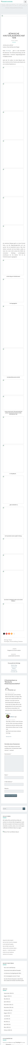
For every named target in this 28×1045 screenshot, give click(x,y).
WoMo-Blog (14, 665)
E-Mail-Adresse (9, 781)
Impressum (14, 667)
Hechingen (8, 50)
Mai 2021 (6, 1021)
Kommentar (8, 754)
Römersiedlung (14, 641)
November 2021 (8, 1007)
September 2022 (8, 993)
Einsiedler (23, 1042)
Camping (17, 1042)
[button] (4, 634)
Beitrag (6, 640)
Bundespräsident (5, 1042)
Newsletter (14, 670)
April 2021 (6, 1024)
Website (7, 788)
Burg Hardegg (13, 1042)
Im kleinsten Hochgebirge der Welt (12, 973)
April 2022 (6, 1001)
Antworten (8, 713)
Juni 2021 (6, 1018)
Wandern (20, 641)
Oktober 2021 (7, 1010)
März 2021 (6, 1027)
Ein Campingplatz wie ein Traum (12, 976)
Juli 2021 (6, 1016)
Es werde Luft (14, 671)
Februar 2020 (7, 1030)
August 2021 (7, 1013)
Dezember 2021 (8, 1004)
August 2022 (7, 996)
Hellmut (12, 716)
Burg (9, 1042)
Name (6, 775)
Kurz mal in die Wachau (9, 967)
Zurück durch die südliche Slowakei (12, 970)
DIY (20, 1042)
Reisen (10, 640)
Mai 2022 (6, 999)
